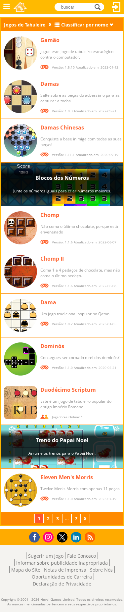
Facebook (36, 536)
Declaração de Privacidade (62, 584)
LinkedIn (77, 537)
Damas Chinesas (62, 127)
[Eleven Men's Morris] (20, 490)
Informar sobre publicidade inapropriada (62, 563)
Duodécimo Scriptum (68, 389)
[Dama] (20, 315)
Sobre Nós (101, 570)
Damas (49, 83)
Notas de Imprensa (65, 570)
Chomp (49, 215)
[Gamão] (20, 53)
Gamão (50, 40)
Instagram (49, 536)
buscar (99, 6)
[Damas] (20, 96)
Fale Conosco (81, 556)
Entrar (116, 7)
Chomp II (52, 258)
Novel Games (20, 7)
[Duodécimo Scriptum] (20, 402)
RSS (90, 537)
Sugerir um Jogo (45, 556)
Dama (48, 302)
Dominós (52, 346)
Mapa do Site (25, 570)
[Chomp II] (20, 271)
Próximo (86, 518)
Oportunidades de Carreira (62, 577)
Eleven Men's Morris (66, 477)
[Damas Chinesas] (20, 140)
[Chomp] (20, 227)
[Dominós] (20, 359)
